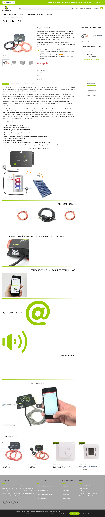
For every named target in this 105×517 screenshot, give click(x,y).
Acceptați (74, 513)
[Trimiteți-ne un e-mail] (39, 79)
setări (62, 513)
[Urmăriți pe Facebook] (94, 2)
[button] (83, 8)
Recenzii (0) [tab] (27, 83)
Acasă (4, 14)
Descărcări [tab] (35, 83)
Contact (49, 14)
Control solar (31, 466)
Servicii (20, 14)
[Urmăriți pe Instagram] (95, 2)
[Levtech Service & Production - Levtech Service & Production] (6, 8)
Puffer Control (6, 466)
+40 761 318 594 (84, 488)
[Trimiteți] (72, 8)
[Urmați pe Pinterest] (97, 2)
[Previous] (5, 42)
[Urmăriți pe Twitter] (9, 502)
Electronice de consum (17, 17)
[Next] (31, 42)
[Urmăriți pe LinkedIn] (99, 2)
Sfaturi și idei (30, 14)
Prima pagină (5, 17)
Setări (84, 513)
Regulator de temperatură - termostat (62, 466)
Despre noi (40, 14)
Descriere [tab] (6, 83)
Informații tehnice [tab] (16, 83)
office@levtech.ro (85, 491)
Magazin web (12, 14)
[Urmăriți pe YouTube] (101, 2)
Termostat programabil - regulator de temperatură (88, 467)
